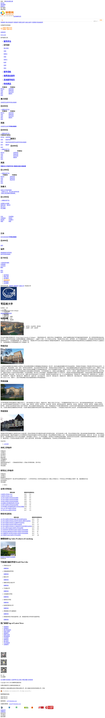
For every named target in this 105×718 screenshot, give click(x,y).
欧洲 (5, 62)
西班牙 (8, 205)
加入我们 (19, 679)
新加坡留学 (40, 22)
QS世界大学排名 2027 (6, 494)
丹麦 (4, 205)
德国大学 (21, 286)
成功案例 (6, 278)
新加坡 (2, 219)
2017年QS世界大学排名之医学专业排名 (11, 524)
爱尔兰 (5, 203)
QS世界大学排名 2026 (6, 496)
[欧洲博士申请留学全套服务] (8, 555)
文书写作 (3, 266)
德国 (8, 203)
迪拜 (2, 245)
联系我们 (8, 679)
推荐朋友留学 (9, 76)
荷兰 (2, 208)
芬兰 (4, 206)
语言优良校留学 (9, 237)
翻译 (2, 267)
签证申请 (11, 92)
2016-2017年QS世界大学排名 (8, 508)
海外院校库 (7, 279)
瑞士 (2, 206)
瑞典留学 (6, 639)
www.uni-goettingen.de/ (16, 315)
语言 (2, 95)
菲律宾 (10, 218)
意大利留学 (7, 642)
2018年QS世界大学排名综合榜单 (9, 504)
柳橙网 (11, 286)
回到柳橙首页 (17, 16)
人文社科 (6, 444)
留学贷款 (7, 72)
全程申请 (11, 88)
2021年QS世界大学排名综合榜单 (9, 499)
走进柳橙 (6, 283)
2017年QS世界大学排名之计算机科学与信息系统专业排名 (16, 526)
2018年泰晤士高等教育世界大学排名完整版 (12, 506)
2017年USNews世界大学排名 (8, 510)
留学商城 (6, 275)
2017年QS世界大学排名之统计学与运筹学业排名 (14, 519)
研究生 (2, 88)
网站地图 (24, 679)
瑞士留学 (6, 641)
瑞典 (2, 205)
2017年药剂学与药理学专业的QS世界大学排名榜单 (14, 529)
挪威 (4, 208)
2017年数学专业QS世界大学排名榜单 (11, 535)
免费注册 (10, 1)
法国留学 (6, 644)
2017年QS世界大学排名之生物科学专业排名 (12, 522)
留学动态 (6, 281)
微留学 (10, 93)
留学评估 (7, 41)
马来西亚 (11, 216)
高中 (2, 93)
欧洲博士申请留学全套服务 (8, 557)
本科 (2, 90)
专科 (2, 92)
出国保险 (3, 264)
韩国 (10, 221)
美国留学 (16, 22)
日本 (2, 216)
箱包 (2, 272)
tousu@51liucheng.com (15, 703)
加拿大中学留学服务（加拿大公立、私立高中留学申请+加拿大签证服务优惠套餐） (10, 191)
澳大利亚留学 (9, 22)
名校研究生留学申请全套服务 (9, 102)
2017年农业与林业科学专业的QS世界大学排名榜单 (14, 531)
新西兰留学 (22, 22)
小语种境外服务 (5, 262)
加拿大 (5, 59)
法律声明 (14, 679)
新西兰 (5, 54)
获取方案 (6, 276)
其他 (5, 68)
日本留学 (6, 638)
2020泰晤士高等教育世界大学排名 (10, 503)
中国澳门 (11, 219)
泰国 (2, 221)
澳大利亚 (6, 48)
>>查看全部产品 (5, 109)
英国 (5, 51)
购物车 (3, 6)
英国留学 (3, 22)
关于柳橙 (3, 679)
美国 (5, 56)
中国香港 (34, 22)
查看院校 (6, 568)
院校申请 (11, 90)
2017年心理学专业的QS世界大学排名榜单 (12, 528)
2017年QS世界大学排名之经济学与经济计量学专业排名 (16, 521)
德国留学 (16, 286)
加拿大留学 (28, 22)
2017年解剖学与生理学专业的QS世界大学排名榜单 (14, 533)
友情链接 (30, 679)
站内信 (2, 3)
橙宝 (2, 270)
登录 (7, 1)
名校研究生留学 (9, 126)
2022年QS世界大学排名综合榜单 (9, 497)
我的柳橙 (3, 4)
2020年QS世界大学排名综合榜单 (9, 501)
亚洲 (5, 65)
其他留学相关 (9, 80)
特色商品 (7, 84)
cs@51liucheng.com (12, 701)
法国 (2, 203)
